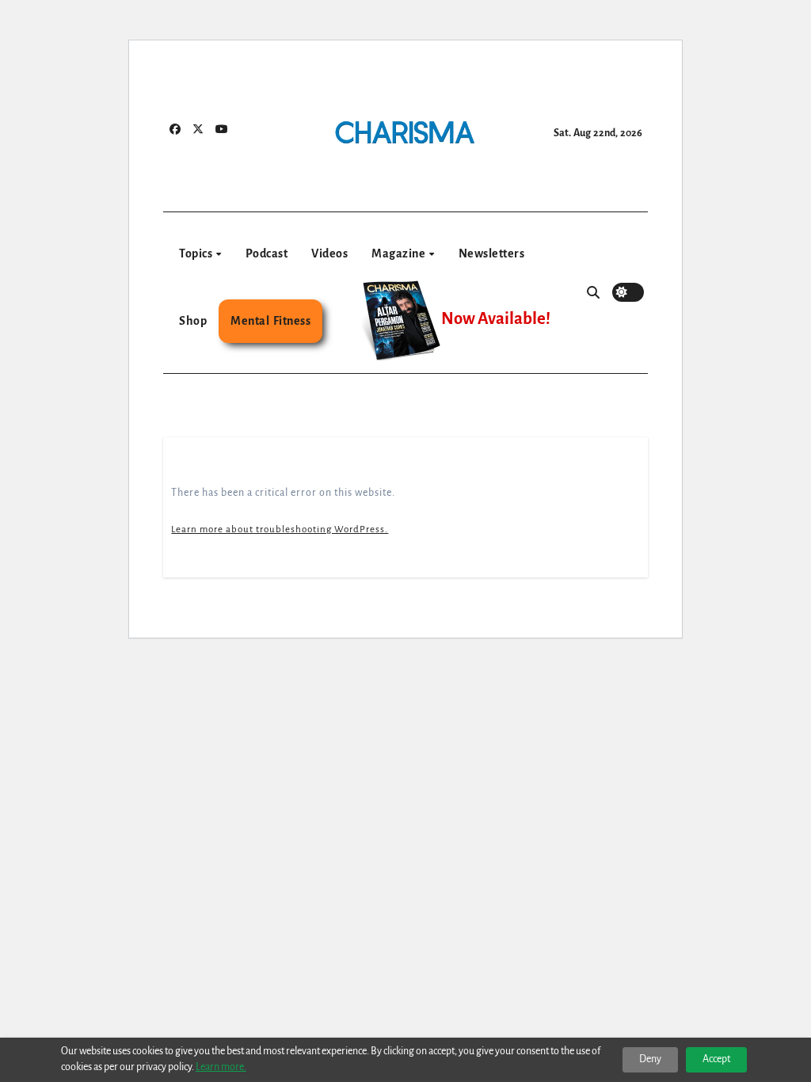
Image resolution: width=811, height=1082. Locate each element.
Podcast (267, 253)
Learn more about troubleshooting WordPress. (279, 529)
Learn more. (221, 1066)
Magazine (399, 253)
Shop (193, 320)
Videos (329, 253)
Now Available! (495, 319)
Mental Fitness (270, 320)
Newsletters (492, 253)
